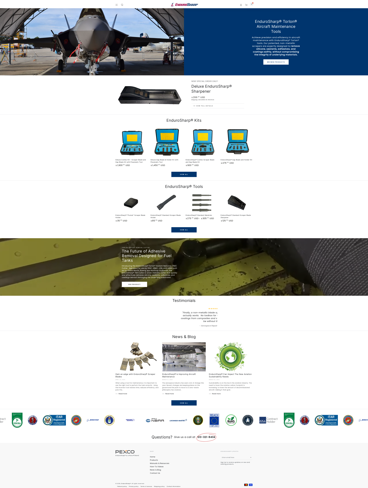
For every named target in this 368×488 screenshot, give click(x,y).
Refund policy (122, 481)
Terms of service (146, 481)
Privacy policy (133, 481)
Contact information (173, 481)
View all (184, 174)
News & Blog (155, 464)
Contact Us (155, 467)
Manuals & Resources (159, 457)
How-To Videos (157, 461)
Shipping (194, 100)
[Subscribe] (251, 451)
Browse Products (276, 62)
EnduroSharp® (126, 478)
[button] (122, 5)
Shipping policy (159, 481)
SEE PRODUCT (134, 284)
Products (154, 454)
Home (152, 451)
